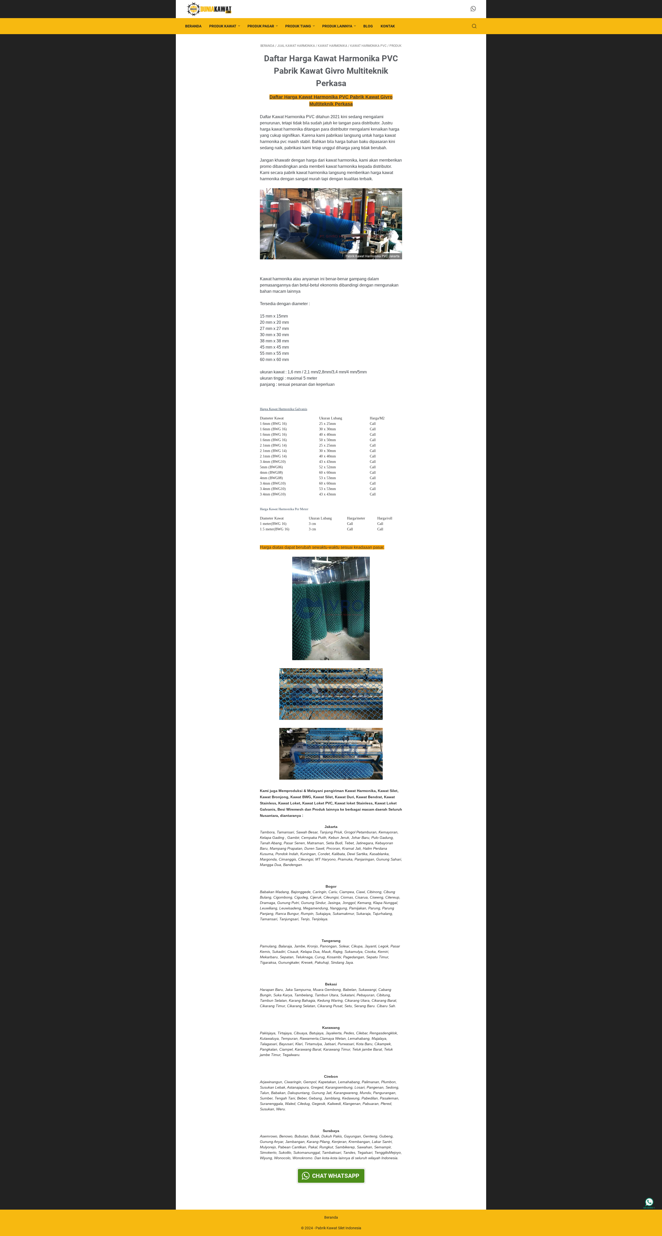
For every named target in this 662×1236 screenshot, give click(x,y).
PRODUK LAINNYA (337, 26)
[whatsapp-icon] (473, 9)
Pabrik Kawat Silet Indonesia (338, 1228)
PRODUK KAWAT (222, 26)
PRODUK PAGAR (260, 26)
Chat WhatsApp (335, 1176)
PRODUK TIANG (298, 26)
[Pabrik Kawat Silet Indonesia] (212, 9)
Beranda (193, 26)
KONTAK (388, 26)
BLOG (368, 26)
